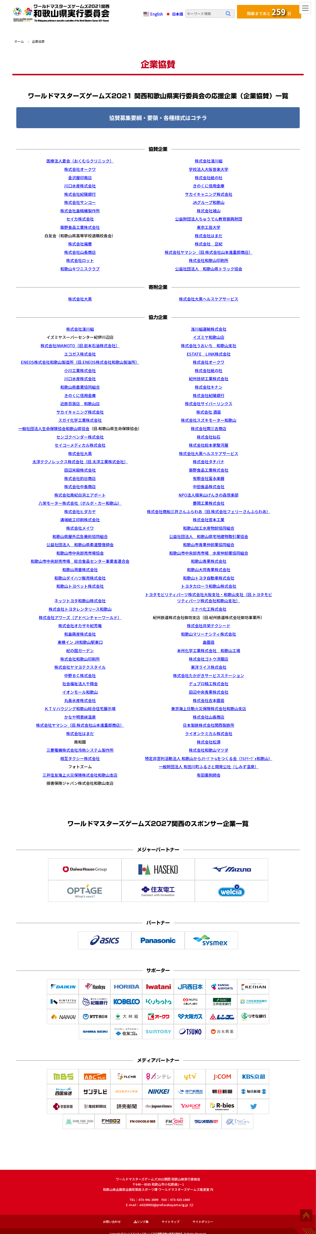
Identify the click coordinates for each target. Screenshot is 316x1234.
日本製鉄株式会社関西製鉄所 (208, 725)
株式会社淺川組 (208, 161)
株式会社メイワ (80, 528)
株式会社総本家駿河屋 (208, 445)
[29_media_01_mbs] (63, 1080)
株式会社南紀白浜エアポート (80, 495)
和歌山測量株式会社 (80, 569)
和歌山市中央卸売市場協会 (80, 553)
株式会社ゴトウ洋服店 (208, 659)
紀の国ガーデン (80, 650)
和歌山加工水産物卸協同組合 (208, 528)
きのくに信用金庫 (208, 186)
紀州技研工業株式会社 (208, 379)
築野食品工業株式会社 (80, 227)
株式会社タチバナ (208, 462)
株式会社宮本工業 (208, 520)
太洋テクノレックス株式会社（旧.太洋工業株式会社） (80, 462)
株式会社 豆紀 (208, 244)
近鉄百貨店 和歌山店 (80, 403)
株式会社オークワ (80, 169)
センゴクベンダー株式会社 (80, 437)
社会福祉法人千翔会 (80, 684)
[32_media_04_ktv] (158, 1080)
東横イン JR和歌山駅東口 (80, 642)
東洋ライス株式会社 (208, 667)
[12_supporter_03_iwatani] (158, 990)
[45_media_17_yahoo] (190, 1110)
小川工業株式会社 (80, 370)
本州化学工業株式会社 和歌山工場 (208, 650)
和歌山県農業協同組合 (80, 387)
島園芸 (209, 642)
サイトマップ (170, 1221)
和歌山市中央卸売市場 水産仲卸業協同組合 (208, 553)
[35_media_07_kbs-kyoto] (253, 1080)
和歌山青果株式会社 (208, 561)
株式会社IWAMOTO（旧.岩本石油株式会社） (79, 345)
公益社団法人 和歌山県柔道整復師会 (80, 544)
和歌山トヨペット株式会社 (80, 586)
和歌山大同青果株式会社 (208, 569)
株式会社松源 (208, 742)
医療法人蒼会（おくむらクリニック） (80, 161)
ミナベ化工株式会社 (208, 609)
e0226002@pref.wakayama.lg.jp (163, 1204)
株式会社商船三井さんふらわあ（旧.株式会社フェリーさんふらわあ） (208, 511)
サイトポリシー (203, 1221)
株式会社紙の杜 (208, 178)
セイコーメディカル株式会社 (80, 445)
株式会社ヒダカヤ (80, 511)
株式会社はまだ (208, 236)
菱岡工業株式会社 (208, 503)
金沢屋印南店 (80, 178)
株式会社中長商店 (80, 486)
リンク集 (143, 1221)
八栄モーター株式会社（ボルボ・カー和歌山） (80, 503)
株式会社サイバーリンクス (208, 403)
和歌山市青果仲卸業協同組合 (208, 544)
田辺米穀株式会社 (80, 470)
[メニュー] (305, 8)
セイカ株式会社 (80, 219)
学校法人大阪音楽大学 (208, 169)
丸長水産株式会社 (80, 700)
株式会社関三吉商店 (208, 428)
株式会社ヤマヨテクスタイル (80, 667)
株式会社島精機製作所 (80, 211)
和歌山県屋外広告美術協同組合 (80, 536)
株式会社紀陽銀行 (80, 194)
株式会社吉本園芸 (208, 700)
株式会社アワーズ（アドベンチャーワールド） (80, 617)
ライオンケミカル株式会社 (208, 733)
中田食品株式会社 (208, 486)
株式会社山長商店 (80, 252)
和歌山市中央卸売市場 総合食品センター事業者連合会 (80, 561)
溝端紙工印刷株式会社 (80, 520)
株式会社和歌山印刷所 (208, 260)
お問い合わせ (112, 1221)
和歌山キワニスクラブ (80, 269)
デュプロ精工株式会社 (208, 684)
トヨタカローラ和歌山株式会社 (208, 586)
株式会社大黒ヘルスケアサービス (208, 299)
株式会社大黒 (80, 299)
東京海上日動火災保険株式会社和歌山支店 (208, 708)
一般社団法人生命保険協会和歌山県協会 (53, 428)
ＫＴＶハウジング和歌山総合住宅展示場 (80, 708)
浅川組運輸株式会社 (208, 329)
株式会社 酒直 (208, 412)
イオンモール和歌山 (80, 692)
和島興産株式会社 (80, 634)
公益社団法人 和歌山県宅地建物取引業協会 (208, 536)
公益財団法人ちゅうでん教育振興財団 (208, 219)
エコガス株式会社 (80, 354)
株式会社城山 (208, 211)
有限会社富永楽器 (208, 478)
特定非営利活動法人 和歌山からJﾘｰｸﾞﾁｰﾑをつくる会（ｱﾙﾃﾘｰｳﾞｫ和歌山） (208, 758)
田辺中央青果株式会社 (208, 692)
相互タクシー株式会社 (80, 758)
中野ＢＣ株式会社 (80, 675)
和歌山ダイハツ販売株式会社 (80, 578)
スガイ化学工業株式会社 (80, 420)
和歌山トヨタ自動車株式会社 (208, 578)
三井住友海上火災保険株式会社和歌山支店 (80, 775)
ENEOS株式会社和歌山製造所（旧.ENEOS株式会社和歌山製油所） (80, 362)
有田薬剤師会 (208, 775)
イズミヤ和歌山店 (208, 337)
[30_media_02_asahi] (95, 1080)
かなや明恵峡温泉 (80, 717)
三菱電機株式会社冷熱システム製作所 (80, 750)
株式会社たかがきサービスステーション (208, 675)
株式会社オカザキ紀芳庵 (80, 625)
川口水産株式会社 (80, 186)
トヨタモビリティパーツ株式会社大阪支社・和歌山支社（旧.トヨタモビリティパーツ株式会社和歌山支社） (208, 597)
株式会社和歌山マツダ (208, 750)
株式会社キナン (208, 387)
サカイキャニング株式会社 (208, 194)
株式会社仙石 (208, 437)
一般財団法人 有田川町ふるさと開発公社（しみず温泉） (208, 766)
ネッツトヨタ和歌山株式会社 (80, 601)
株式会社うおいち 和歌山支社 (208, 345)
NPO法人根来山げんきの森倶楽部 (208, 495)
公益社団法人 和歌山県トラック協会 (208, 269)
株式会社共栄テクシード (208, 625)
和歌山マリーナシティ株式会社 (208, 634)
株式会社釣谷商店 (80, 478)
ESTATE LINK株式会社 (209, 354)
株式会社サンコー (80, 202)
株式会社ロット (80, 260)
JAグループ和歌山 (208, 202)
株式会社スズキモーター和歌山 (208, 420)
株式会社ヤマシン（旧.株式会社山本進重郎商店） (209, 252)
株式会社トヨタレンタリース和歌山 (80, 609)
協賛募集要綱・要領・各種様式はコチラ (158, 117)
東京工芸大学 (208, 227)
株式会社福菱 (80, 244)
